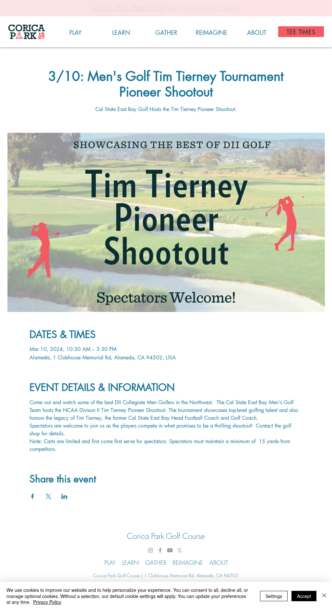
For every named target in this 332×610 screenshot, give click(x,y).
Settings (274, 596)
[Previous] (33, 8)
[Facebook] (160, 550)
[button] (75, 31)
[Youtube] (170, 550)
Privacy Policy (47, 602)
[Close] (324, 596)
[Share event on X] (48, 496)
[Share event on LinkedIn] (64, 496)
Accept (304, 596)
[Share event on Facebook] (33, 496)
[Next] (298, 8)
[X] (179, 550)
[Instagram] (150, 550)
